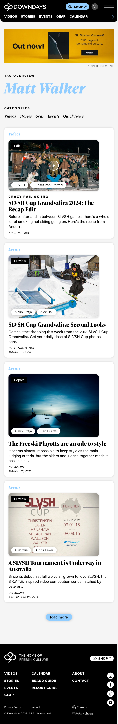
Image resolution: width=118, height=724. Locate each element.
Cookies (82, 707)
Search (95, 6)
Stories (28, 16)
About (78, 674)
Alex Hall (46, 312)
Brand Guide (44, 681)
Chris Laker (44, 550)
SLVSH (20, 185)
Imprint (36, 707)
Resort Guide (45, 688)
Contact (80, 681)
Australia (21, 550)
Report (19, 380)
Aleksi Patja (23, 312)
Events (45, 16)
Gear (61, 16)
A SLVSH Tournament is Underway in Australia (54, 566)
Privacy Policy (12, 707)
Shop (78, 6)
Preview (20, 260)
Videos (10, 16)
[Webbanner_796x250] (59, 46)
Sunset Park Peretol (48, 185)
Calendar (79, 16)
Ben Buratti (48, 431)
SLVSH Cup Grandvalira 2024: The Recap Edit (51, 206)
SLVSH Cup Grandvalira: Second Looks (57, 324)
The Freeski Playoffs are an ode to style (57, 443)
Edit (17, 146)
